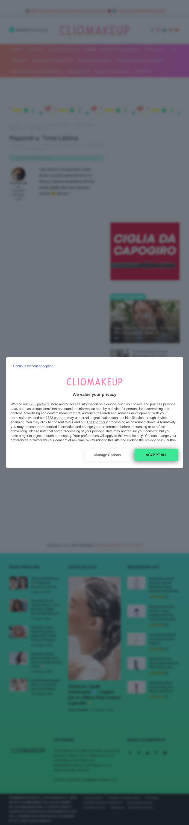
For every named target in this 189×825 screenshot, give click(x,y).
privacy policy (155, 440)
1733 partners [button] (39, 404)
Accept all (156, 455)
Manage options (107, 455)
